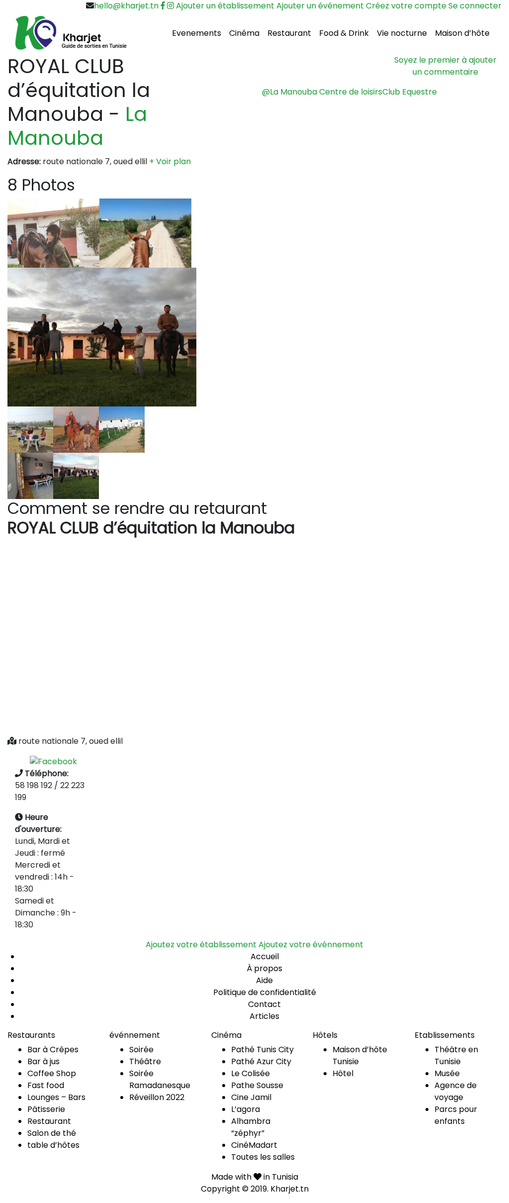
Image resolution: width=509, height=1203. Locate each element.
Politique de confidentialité (264, 992)
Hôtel (343, 1073)
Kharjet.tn (289, 1189)
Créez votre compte (406, 5)
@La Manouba (289, 92)
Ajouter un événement (320, 5)
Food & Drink (344, 33)
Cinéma (244, 33)
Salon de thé (51, 1133)
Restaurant (289, 33)
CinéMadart (254, 1145)
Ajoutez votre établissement (201, 944)
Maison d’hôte (462, 33)
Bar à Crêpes (53, 1049)
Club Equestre (409, 92)
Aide (264, 980)
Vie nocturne (402, 33)
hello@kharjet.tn (126, 5)
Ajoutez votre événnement (310, 944)
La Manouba (77, 126)
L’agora (245, 1109)
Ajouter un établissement (225, 5)
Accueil (265, 956)
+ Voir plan (170, 161)
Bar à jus (43, 1061)
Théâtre (145, 1061)
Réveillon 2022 (156, 1097)
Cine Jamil (251, 1097)
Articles (264, 1016)
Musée (447, 1073)
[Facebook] (53, 761)
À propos (264, 968)
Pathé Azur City (261, 1061)
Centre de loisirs (350, 92)
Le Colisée (250, 1073)
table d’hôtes (53, 1145)
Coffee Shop (51, 1073)
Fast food (45, 1085)
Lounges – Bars (56, 1097)
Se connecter (475, 5)
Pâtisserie (46, 1109)
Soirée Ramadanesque (159, 1079)
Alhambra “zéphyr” (250, 1127)
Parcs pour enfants (455, 1115)
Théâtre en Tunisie (456, 1055)
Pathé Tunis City (262, 1049)
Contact (264, 1004)
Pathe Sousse (257, 1085)
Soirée (141, 1049)
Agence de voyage (455, 1091)
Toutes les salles (263, 1157)
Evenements (196, 33)
